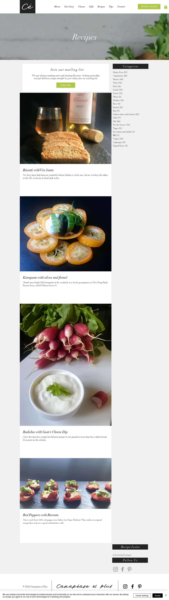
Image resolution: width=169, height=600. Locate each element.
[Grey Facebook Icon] (122, 569)
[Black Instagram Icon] (125, 586)
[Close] (165, 595)
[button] (165, 7)
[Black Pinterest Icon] (140, 586)
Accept (157, 595)
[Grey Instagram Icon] (115, 569)
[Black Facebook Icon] (132, 586)
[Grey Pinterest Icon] (129, 569)
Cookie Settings (142, 595)
